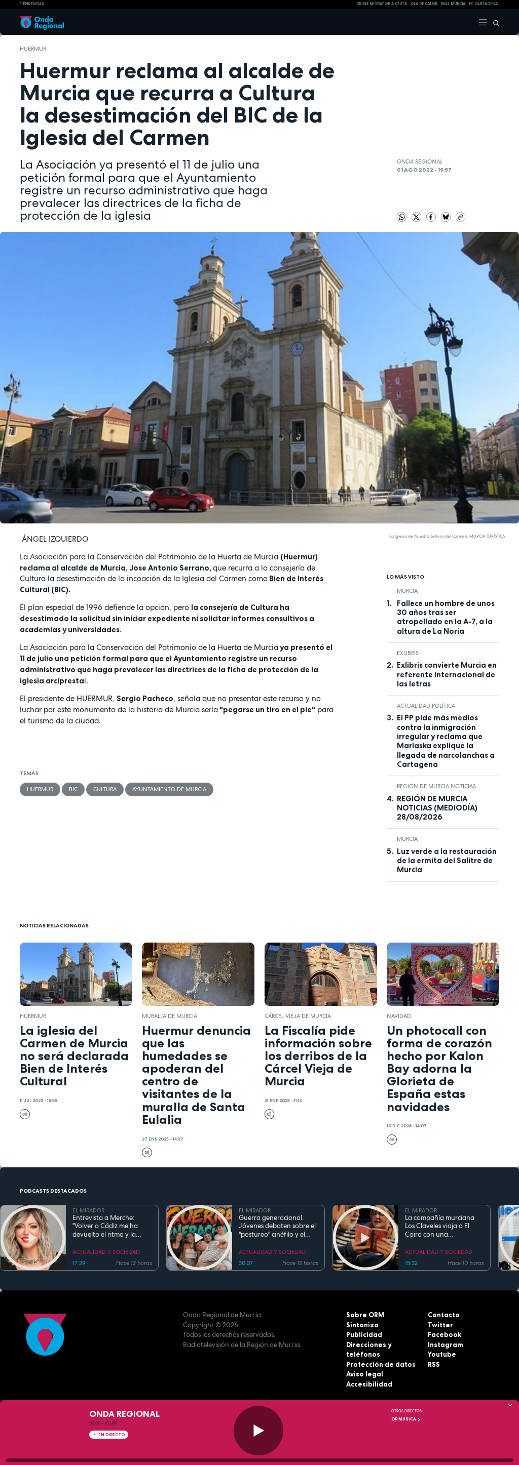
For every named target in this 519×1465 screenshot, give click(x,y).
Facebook (444, 1334)
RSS (434, 1364)
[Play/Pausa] (258, 1430)
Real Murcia (452, 4)
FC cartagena (483, 4)
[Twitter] (417, 216)
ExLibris (408, 653)
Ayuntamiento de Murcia (169, 789)
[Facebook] (432, 216)
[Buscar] (493, 22)
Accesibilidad (369, 1384)
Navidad (399, 1016)
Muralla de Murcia (169, 1016)
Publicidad (364, 1334)
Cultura (105, 789)
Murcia (407, 590)
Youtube (442, 1354)
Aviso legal (364, 1374)
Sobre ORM (365, 1315)
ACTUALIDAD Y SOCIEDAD (106, 1251)
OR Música (404, 1418)
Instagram (445, 1344)
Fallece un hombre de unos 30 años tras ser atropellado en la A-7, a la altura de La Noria (446, 617)
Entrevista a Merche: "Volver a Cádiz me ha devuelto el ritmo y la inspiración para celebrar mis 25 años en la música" (110, 1226)
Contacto (444, 1315)
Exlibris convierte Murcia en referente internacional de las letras (447, 674)
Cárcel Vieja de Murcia (298, 1016)
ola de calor (424, 4)
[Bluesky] (447, 216)
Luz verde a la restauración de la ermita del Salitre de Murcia (447, 861)
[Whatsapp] (402, 217)
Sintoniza (362, 1325)
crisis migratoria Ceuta (381, 4)
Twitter (440, 1325)
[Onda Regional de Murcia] (42, 22)
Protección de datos (381, 1364)
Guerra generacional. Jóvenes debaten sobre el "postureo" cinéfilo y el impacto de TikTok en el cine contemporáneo (277, 1226)
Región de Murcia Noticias (436, 786)
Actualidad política (426, 705)
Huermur (33, 48)
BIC (73, 789)
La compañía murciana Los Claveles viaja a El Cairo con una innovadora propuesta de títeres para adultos (444, 1226)
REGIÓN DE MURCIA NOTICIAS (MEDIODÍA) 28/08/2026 (437, 808)
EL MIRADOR (88, 1210)
